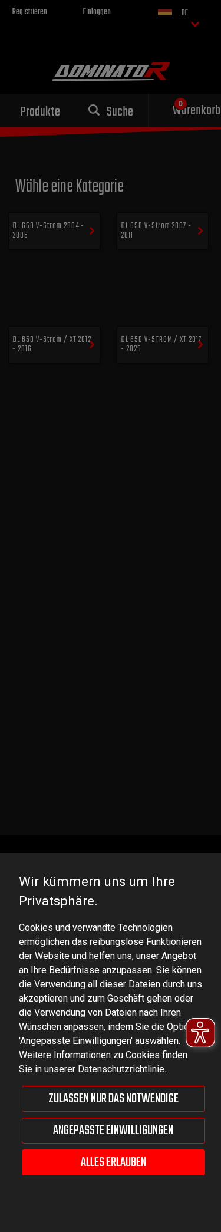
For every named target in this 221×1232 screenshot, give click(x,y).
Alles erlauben (113, 1162)
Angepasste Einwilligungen (113, 1131)
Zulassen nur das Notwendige (113, 1099)
